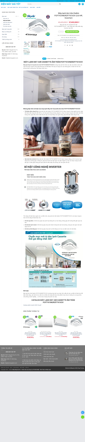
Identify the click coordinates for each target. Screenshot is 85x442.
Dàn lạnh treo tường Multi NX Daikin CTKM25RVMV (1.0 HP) (45, 334)
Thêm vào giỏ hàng (72, 31)
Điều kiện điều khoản (48, 361)
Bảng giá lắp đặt (60, 0)
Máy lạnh (3, 7)
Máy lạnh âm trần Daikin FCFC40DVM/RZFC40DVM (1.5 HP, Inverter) (76, 334)
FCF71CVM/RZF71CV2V (72, 39)
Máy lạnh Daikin (6, 20)
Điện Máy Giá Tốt (10, 4)
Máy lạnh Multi (6, 24)
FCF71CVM (64, 39)
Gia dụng (4, 36)
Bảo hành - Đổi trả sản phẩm (50, 359)
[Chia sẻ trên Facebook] (65, 45)
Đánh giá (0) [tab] (60, 58)
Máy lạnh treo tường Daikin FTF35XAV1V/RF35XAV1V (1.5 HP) (61, 334)
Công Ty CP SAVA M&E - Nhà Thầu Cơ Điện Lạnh (40, 369)
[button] (83, 4)
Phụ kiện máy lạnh (7, 26)
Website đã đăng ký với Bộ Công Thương (74, 368)
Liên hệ (82, 0)
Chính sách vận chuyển (49, 354)
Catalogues (72, 0)
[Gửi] (60, 4)
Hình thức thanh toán (48, 352)
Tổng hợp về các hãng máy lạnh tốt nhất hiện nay (75, 353)
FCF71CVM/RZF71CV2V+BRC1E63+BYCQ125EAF (65, 40)
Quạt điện (32, 7)
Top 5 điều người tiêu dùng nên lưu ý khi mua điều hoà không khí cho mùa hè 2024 (76, 359)
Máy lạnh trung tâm (13, 7)
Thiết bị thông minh (7, 39)
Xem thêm (34, 363)
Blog (66, 0)
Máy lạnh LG (6, 18)
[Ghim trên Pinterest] (72, 45)
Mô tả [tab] (44, 58)
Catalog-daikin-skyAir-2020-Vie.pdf (32, 305)
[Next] (83, 327)
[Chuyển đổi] (18, 16)
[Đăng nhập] (79, 4)
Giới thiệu (78, 0)
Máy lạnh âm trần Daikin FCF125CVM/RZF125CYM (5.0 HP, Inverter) (30, 334)
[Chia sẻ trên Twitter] (67, 45)
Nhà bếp (38, 7)
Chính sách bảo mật (48, 356)
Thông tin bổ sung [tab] (51, 58)
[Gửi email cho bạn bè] (70, 45)
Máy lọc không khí (23, 7)
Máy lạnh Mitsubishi (7, 22)
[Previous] (23, 327)
